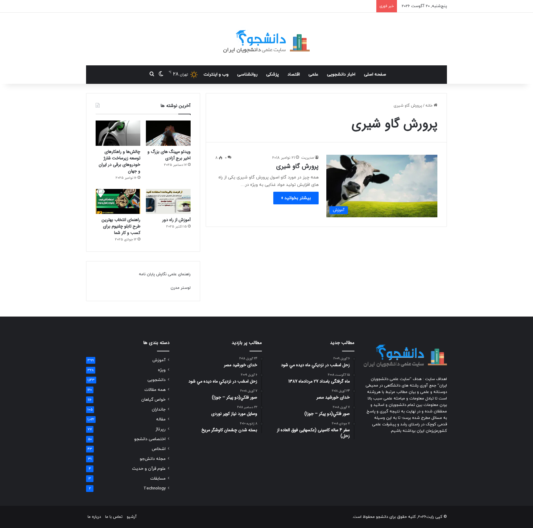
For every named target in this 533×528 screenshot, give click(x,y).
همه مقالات (155, 390)
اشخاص (159, 449)
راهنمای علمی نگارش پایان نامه (165, 274)
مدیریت (307, 157)
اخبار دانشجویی (341, 74)
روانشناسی (247, 74)
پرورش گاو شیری (297, 166)
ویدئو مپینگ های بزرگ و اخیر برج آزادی (169, 155)
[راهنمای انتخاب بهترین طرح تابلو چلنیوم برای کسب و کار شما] (118, 201)
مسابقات (158, 478)
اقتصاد (293, 74)
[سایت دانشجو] (266, 39)
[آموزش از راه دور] (168, 201)
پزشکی (272, 74)
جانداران (159, 409)
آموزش (159, 360)
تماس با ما (113, 517)
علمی (313, 74)
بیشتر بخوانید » (296, 198)
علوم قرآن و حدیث (149, 469)
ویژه (162, 370)
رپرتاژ (160, 429)
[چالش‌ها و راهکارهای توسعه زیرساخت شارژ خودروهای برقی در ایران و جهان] (118, 133)
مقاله (161, 419)
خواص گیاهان (153, 400)
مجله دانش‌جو (153, 459)
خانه (429, 105)
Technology (154, 488)
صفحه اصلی (375, 74)
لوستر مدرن (181, 288)
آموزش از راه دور (176, 219)
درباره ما (94, 517)
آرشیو (132, 517)
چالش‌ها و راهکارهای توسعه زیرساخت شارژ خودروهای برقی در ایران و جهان (119, 161)
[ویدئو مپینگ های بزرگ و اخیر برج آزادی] (168, 133)
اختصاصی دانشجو (150, 439)
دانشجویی (156, 380)
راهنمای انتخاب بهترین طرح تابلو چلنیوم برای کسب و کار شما (120, 226)
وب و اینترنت (216, 74)
